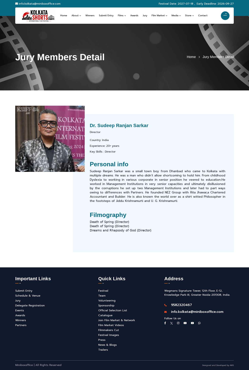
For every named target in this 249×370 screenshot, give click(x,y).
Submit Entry (23, 291)
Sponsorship (106, 305)
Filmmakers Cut (108, 330)
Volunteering (107, 301)
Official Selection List (112, 310)
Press (101, 340)
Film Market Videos (111, 325)
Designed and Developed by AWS (218, 365)
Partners (20, 325)
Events (19, 310)
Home (191, 57)
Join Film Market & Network (116, 320)
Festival (103, 291)
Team (102, 296)
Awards (20, 315)
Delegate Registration (30, 305)
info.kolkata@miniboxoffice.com (39, 4)
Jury (17, 301)
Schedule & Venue (27, 296)
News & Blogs (107, 345)
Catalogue (105, 315)
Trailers (103, 350)
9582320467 (180, 305)
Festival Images (108, 335)
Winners (20, 320)
